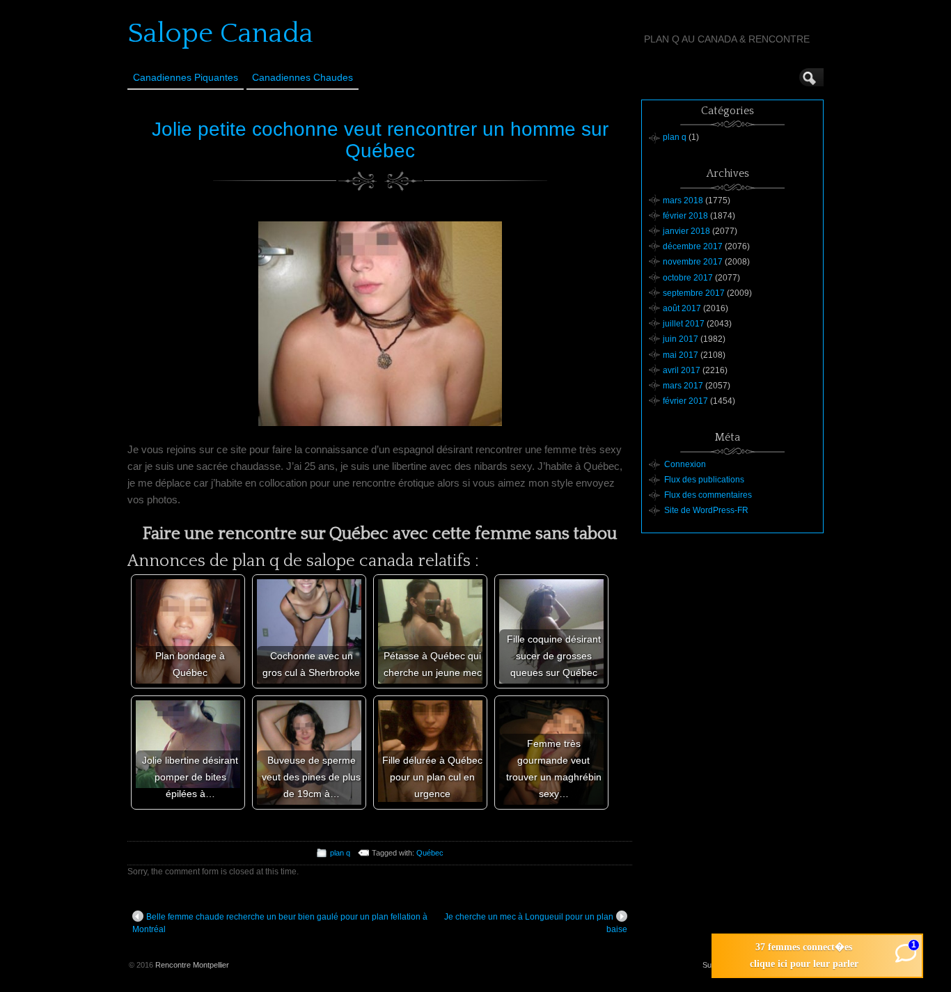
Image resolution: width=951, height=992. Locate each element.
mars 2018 (683, 200)
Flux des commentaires (708, 495)
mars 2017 (683, 386)
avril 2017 (681, 370)
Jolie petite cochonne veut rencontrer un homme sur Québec (380, 140)
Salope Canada (220, 33)
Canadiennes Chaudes (302, 77)
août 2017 (682, 308)
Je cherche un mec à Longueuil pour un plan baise (535, 923)
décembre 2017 (693, 246)
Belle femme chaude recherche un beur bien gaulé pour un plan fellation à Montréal (279, 923)
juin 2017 (680, 339)
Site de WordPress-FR (706, 510)
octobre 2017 (688, 278)
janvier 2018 (686, 231)
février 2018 (685, 216)
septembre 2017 (694, 293)
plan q (340, 853)
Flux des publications (704, 480)
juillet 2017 (684, 324)
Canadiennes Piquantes (185, 77)
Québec (429, 853)
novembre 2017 (693, 262)
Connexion (685, 464)
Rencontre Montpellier (192, 965)
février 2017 (685, 401)
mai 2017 (680, 355)
